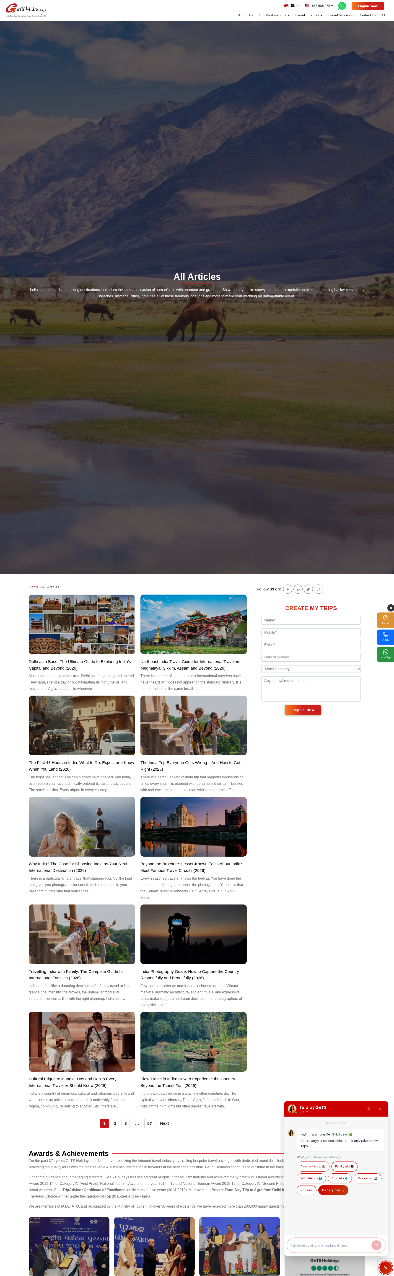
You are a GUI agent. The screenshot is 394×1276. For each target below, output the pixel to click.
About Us (245, 15)
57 (149, 1123)
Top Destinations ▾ (274, 15)
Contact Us (367, 15)
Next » (166, 1123)
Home (34, 587)
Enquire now (368, 6)
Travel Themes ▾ (308, 15)
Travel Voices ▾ (340, 15)
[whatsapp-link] (342, 6)
